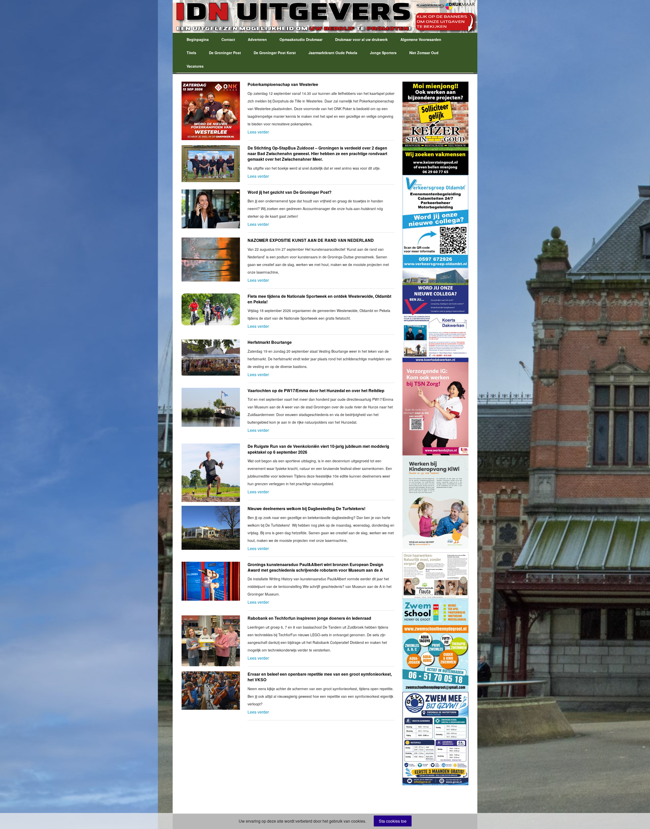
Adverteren (257, 39)
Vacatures (195, 66)
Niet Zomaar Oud (423, 52)
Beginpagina (198, 39)
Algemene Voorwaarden (420, 39)
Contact (228, 39)
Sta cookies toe (393, 821)
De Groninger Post (225, 52)
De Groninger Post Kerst (275, 52)
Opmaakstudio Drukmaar (301, 39)
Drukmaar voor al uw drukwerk (361, 39)
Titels (191, 52)
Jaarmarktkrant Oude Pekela (332, 52)
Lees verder (258, 132)
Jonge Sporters (383, 52)
